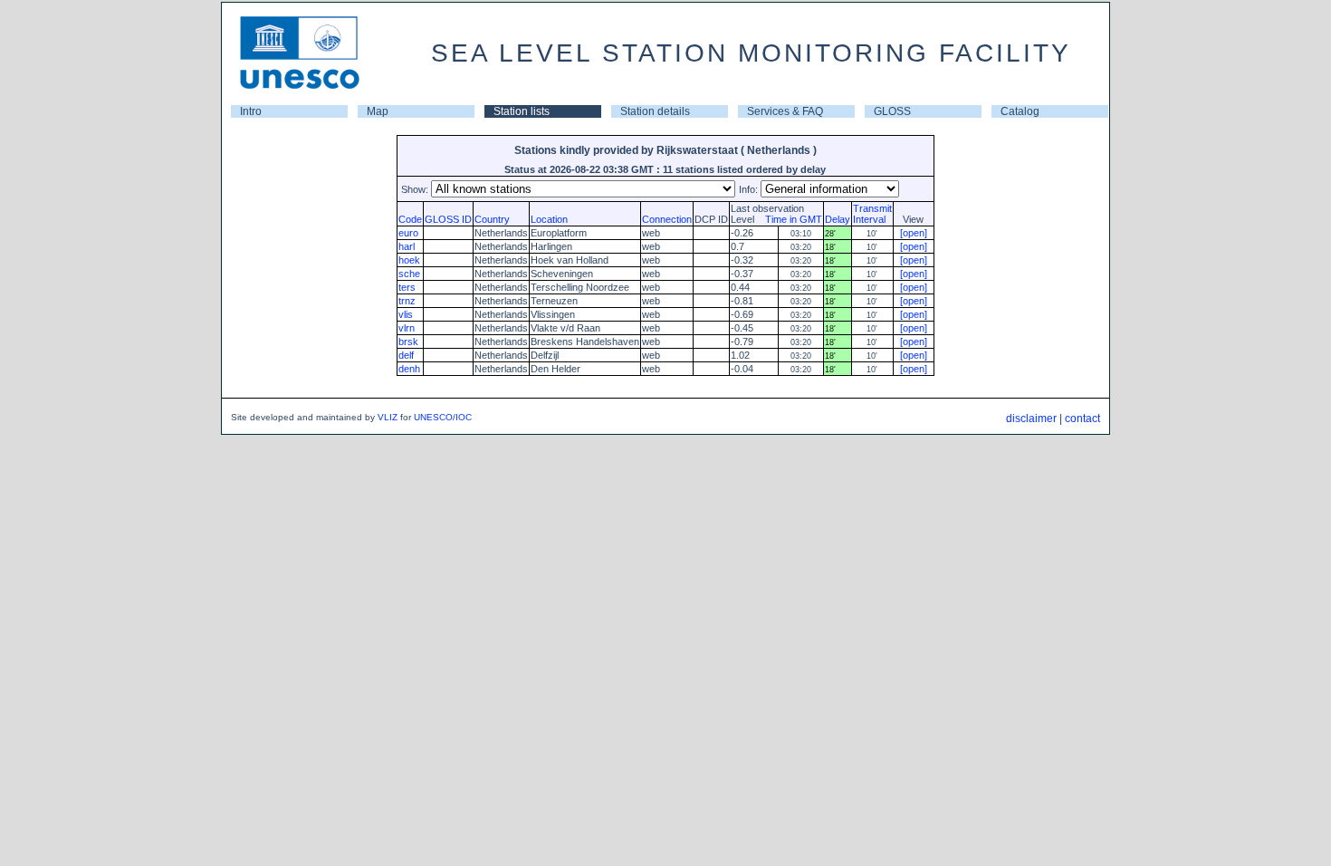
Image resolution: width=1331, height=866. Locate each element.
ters (407, 287)
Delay (837, 219)
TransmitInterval (872, 214)
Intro (251, 111)
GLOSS (892, 111)
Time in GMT (789, 219)
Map (377, 111)
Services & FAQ (785, 111)
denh (409, 368)
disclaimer (1031, 418)
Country (492, 219)
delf (406, 355)
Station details (655, 111)
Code (410, 219)
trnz (407, 300)
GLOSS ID (448, 219)
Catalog (1020, 111)
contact (1082, 418)
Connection (667, 219)
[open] (914, 232)
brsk (408, 341)
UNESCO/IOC (443, 417)
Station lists (521, 111)
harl (406, 246)
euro (408, 232)
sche (409, 273)
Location (549, 219)
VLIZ (387, 417)
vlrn (406, 327)
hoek (409, 260)
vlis (405, 314)
